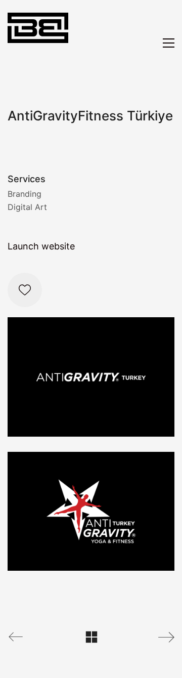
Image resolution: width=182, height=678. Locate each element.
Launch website (41, 246)
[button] (168, 43)
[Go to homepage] (38, 43)
